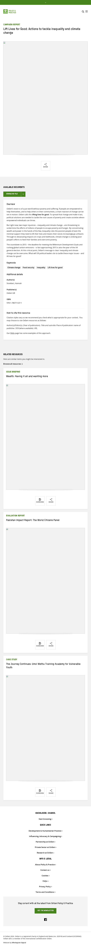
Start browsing (45, 819)
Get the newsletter (46, 910)
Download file (12, 194)
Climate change (13, 267)
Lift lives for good (55, 267)
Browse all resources (12, 364)
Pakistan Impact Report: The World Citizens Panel (32, 520)
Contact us (44, 870)
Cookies (45, 876)
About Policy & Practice (45, 865)
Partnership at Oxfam (45, 842)
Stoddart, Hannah (14, 283)
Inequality (41, 267)
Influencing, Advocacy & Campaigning (45, 836)
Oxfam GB (11, 293)
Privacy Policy (45, 887)
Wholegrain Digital (19, 943)
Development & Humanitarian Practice (45, 831)
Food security (28, 267)
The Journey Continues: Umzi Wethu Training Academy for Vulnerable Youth (43, 666)
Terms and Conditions (45, 892)
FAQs (12, 333)
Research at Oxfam (45, 853)
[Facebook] (45, 919)
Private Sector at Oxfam (45, 847)
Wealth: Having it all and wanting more (27, 376)
